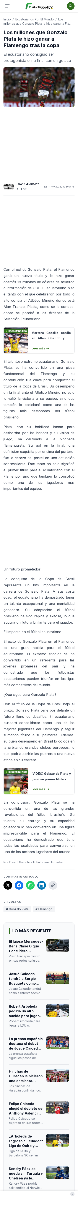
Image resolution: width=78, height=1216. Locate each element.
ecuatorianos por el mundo (34, 19)
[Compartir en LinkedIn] (41, 885)
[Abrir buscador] (71, 6)
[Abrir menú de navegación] (7, 6)
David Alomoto (27, 184)
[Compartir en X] (7, 885)
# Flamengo (44, 909)
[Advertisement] (39, 142)
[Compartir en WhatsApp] (30, 885)
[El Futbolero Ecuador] (39, 6)
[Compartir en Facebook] (19, 885)
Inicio (7, 19)
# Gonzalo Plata (17, 909)
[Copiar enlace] (53, 885)
